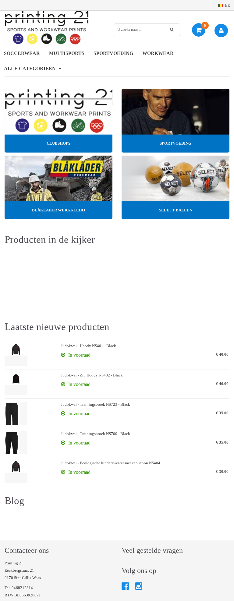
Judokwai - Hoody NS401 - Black (88, 346)
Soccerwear (22, 53)
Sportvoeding (113, 53)
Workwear (158, 53)
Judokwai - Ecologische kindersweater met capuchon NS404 (110, 463)
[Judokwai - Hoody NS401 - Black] (16, 354)
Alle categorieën (30, 68)
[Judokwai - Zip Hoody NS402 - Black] (16, 383)
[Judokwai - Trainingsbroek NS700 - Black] (16, 442)
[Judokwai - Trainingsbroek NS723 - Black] (16, 413)
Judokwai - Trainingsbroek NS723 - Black (95, 404)
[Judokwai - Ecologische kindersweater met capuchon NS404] (16, 471)
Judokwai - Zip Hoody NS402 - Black (92, 375)
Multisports (66, 53)
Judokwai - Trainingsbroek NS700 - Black (95, 433)
